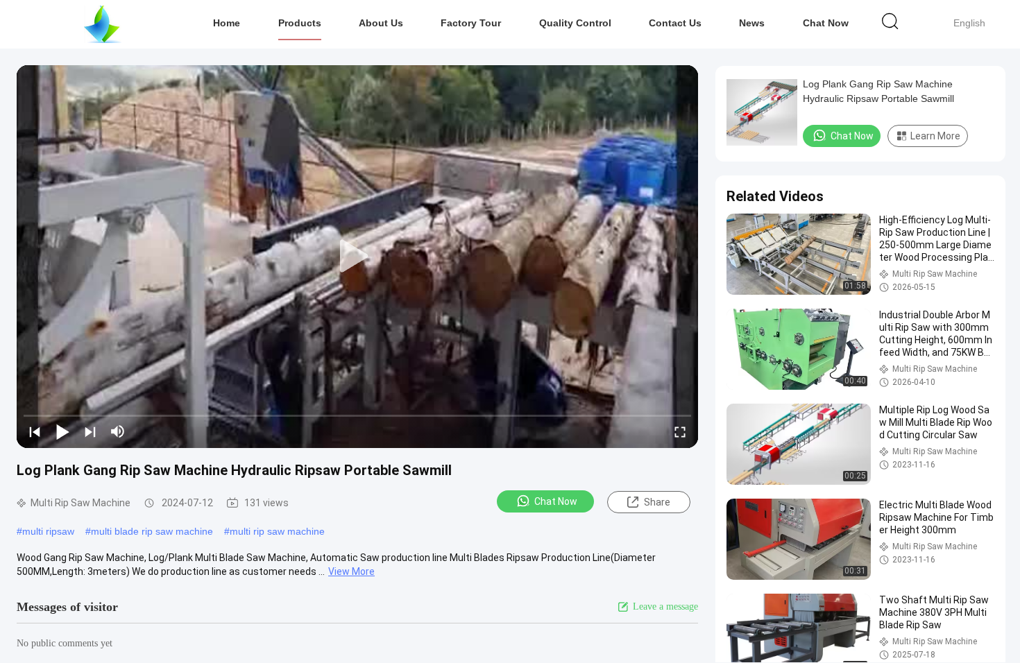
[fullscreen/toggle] (680, 431)
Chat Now (826, 22)
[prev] (35, 431)
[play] (357, 256)
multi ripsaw (48, 531)
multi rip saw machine (277, 531)
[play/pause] (62, 431)
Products (299, 22)
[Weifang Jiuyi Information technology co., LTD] (102, 24)
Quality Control (575, 22)
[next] (90, 431)
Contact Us (675, 22)
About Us (381, 22)
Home (226, 22)
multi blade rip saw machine (152, 531)
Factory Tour (471, 22)
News (752, 22)
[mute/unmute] (118, 431)
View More (351, 571)
